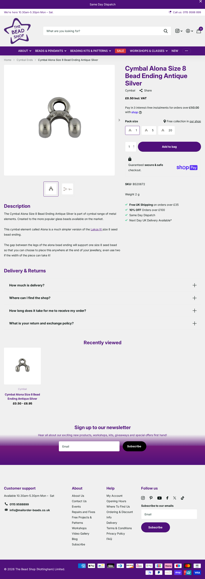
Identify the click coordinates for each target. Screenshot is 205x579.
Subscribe (134, 446)
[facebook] (167, 498)
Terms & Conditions (119, 528)
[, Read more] (179, 30)
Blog (75, 539)
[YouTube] (159, 498)
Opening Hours (116, 501)
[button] (134, 143)
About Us (78, 495)
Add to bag (169, 146)
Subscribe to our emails (157, 505)
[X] (174, 498)
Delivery (112, 522)
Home (7, 59)
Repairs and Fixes (83, 512)
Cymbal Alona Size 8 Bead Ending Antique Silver (22, 396)
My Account (115, 495)
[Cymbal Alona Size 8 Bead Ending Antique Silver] (22, 366)
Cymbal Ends (25, 59)
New (175, 50)
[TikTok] (182, 498)
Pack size (163, 121)
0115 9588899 (19, 504)
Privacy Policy (116, 533)
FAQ (109, 539)
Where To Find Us (118, 506)
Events (76, 506)
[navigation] (50, 189)
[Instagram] (143, 498)
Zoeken (165, 30)
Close (200, 1)
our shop (195, 121)
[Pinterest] (151, 498)
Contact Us (79, 501)
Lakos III (96, 229)
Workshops (79, 528)
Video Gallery (80, 533)
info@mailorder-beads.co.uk (30, 510)
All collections (24, 50)
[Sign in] (189, 30)
